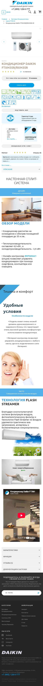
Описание (7, 169)
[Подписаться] (38, 593)
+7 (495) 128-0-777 (11, 674)
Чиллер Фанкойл (7, 624)
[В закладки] (40, 29)
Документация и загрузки (15, 569)
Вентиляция (6, 621)
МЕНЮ (8, 12)
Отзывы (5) (8, 563)
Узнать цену (21, 85)
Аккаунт (24, 609)
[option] (21, 49)
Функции (7, 557)
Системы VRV (6, 618)
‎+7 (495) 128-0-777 (20, 9)
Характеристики (10, 550)
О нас (23, 622)
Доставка (25, 619)
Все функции (6, 106)
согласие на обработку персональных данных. (24, 586)
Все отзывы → (6, 165)
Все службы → (12, 139)
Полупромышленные (9, 614)
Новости (24, 626)
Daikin (4, 61)
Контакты (25, 612)
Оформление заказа (29, 616)
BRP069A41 (30, 256)
